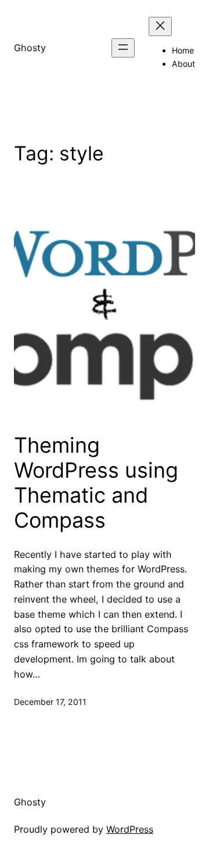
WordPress (129, 829)
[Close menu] (160, 26)
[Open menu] (123, 48)
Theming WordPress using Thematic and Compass (96, 483)
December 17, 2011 (50, 702)
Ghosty (30, 47)
